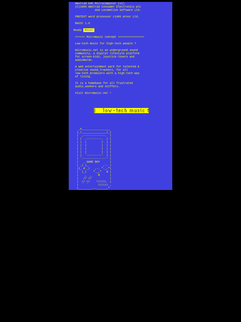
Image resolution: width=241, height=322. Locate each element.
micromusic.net (86, 50)
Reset (89, 30)
